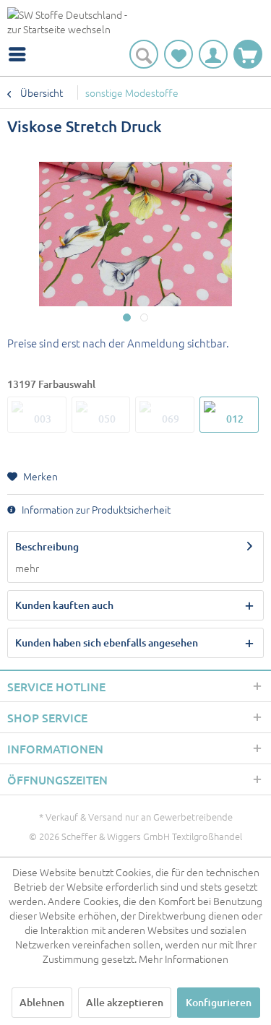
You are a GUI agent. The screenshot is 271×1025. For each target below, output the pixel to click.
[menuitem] (21, 54)
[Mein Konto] (213, 54)
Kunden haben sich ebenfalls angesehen (106, 642)
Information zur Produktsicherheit (95, 509)
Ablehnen (42, 1002)
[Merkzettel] (178, 54)
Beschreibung (47, 546)
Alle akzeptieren (124, 1002)
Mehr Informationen (183, 958)
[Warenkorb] (247, 54)
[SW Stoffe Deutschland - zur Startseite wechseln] (71, 23)
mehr (27, 568)
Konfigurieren (218, 1002)
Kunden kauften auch (64, 605)
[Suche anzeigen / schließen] (143, 54)
